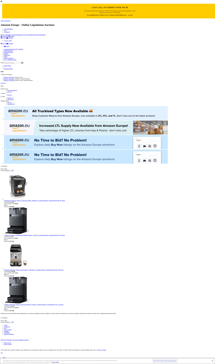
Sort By (3, 170)
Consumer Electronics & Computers (13, 49)
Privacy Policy (8, 344)
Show (2, 169)
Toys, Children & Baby (10, 59)
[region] (107, 361)
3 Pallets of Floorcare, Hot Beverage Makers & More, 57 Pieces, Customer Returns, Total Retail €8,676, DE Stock (34, 235)
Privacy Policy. (102, 350)
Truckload (11, 104)
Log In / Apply (8, 40)
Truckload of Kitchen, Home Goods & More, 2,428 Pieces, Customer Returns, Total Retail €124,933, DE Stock (33, 270)
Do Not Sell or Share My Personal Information (165, 360)
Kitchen (6, 53)
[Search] (22, 63)
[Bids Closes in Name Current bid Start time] (9, 170)
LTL (9, 92)
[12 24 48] (5, 169)
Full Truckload (12, 90)
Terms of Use (7, 342)
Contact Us (7, 32)
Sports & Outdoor (9, 58)
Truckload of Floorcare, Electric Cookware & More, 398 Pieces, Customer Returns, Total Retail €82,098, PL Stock (34, 200)
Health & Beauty (8, 50)
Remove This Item (9, 77)
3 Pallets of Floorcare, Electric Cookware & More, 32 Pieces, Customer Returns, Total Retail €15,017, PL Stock (33, 304)
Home (7, 46)
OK (2, 353)
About (5, 325)
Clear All (3, 83)
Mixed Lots (7, 55)
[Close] (212, 361)
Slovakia (10, 99)
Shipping (6, 331)
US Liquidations (8, 29)
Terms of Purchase (9, 334)
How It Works (8, 329)
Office (5, 56)
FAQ (5, 30)
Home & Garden (8, 52)
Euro (9, 95)
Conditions (7, 332)
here (105, 12)
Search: (3, 62)
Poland (10, 98)
